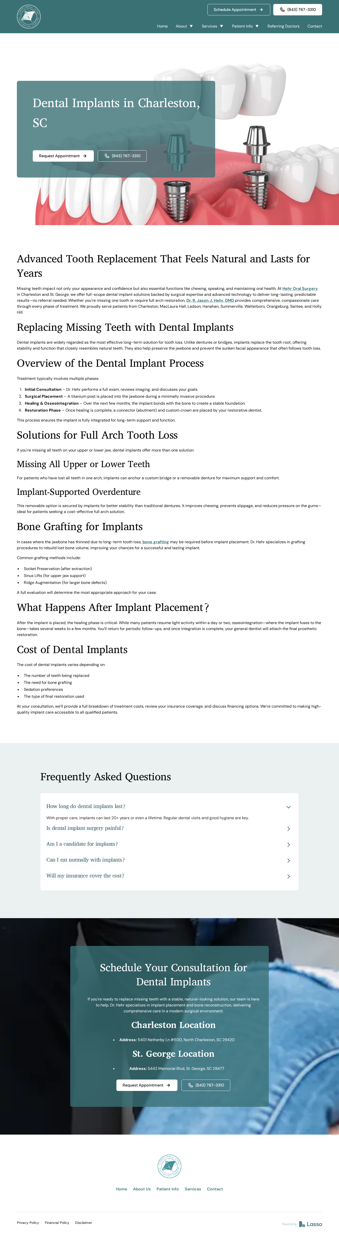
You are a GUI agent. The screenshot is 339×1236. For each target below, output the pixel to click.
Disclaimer (83, 1222)
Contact (314, 26)
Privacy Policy (28, 1222)
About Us (142, 1189)
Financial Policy (57, 1222)
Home (162, 26)
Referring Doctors (284, 26)
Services (193, 1189)
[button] (185, 26)
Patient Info (168, 1189)
